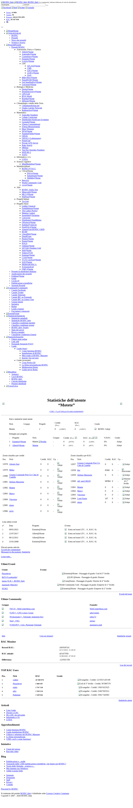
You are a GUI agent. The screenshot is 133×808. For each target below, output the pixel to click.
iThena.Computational (31, 124)
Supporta (10, 775)
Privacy (9, 782)
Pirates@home (28, 239)
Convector (26, 218)
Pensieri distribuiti (18, 384)
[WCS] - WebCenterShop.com (22, 609)
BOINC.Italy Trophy (20, 327)
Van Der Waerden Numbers (33, 150)
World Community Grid (31, 183)
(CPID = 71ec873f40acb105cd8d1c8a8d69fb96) (66, 412)
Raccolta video (12, 751)
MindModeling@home (31, 164)
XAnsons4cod (28, 267)
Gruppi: (9, 15)
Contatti (9, 784)
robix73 (93, 617)
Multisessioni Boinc (30, 367)
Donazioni (10, 777)
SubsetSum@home (35, 176)
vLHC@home (33, 73)
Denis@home (27, 89)
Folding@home (17, 276)
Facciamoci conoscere (20, 311)
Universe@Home (29, 84)
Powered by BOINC (9, 789)
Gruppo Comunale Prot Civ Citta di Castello (88, 464)
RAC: (8, 20)
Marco (12, 493)
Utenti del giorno (13, 749)
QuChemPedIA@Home (32, 82)
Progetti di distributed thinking (23, 271)
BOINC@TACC (29, 169)
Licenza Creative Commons (57, 793)
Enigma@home (28, 255)
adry (14, 691)
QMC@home (27, 269)
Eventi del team (125, 594)
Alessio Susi (14, 464)
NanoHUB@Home (30, 80)
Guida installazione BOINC (17, 732)
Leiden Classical (28, 206)
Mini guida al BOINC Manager (35, 355)
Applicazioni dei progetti (21, 274)
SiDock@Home (28, 101)
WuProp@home (28, 197)
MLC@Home (27, 194)
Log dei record (126, 665)
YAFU (24, 155)
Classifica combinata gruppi (22, 325)
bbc (78, 470)
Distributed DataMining (31, 220)
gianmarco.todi (96, 625)
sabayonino (94, 613)
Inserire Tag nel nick (30, 358)
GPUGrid (26, 94)
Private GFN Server (30, 143)
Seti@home (26, 250)
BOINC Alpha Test (30, 190)
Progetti (14, 38)
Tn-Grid (25, 201)
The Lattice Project (29, 211)
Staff (8, 780)
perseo (92, 621)
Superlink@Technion (30, 215)
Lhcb (29, 75)
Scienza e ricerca (18, 42)
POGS (24, 243)
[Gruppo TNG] (3, 621)
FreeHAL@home (29, 227)
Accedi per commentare (11, 550)
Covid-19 (15, 281)
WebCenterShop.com (98, 609)
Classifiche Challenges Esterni (23, 334)
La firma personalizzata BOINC (35, 365)
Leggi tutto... (6, 557)
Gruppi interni (17, 302)
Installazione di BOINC (31, 353)
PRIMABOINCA (29, 264)
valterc (15, 680)
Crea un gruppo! (46, 636)
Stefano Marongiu (16, 482)
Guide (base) (22, 348)
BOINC (14, 35)
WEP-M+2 (26, 152)
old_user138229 (84, 481)
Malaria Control (28, 213)
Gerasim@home (28, 122)
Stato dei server (17, 330)
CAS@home (27, 257)
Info (3, 636)
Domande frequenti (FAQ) (22, 344)
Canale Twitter (17, 292)
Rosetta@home (28, 98)
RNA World (27, 96)
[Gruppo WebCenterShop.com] (3, 609)
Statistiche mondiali (19, 318)
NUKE (5, 588)
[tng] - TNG (15, 621)
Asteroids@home (29, 54)
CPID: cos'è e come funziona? (18, 739)
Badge (14, 306)
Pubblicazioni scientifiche (21, 283)
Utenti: (8, 12)
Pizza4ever (6, 573)
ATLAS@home (33, 66)
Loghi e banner (17, 309)
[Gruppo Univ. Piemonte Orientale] (3, 625)
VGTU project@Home (31, 260)
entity (15, 687)
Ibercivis (25, 180)
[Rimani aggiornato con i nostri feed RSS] (29, 7)
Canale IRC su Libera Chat (22, 299)
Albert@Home (18, 445)
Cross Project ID (28, 362)
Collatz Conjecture (29, 117)
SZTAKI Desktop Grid (31, 248)
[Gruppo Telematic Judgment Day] (3, 617)
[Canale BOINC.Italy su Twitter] (21, 7)
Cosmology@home (30, 56)
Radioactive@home (30, 110)
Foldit (13, 278)
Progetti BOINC (18, 47)
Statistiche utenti (125, 700)
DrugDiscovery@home (31, 91)
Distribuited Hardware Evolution (35, 120)
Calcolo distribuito (18, 381)
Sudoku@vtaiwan (29, 225)
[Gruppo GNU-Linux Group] (3, 613)
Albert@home (28, 52)
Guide (13, 346)
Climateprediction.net (30, 105)
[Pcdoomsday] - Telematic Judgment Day (27, 617)
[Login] (47, 5)
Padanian (16, 695)
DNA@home (32, 173)
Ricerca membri (17, 332)
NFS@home (27, 131)
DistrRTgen (26, 236)
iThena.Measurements (31, 127)
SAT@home (27, 262)
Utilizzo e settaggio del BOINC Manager (23, 734)
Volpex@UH (27, 253)
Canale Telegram (18, 295)
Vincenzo (13, 499)
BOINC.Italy (16, 379)
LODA (25, 159)
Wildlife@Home (34, 178)
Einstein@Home (19, 442)
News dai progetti (18, 40)
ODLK (25, 136)
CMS (29, 68)
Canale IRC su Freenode (21, 297)
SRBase (25, 148)
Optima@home (28, 246)
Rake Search (27, 145)
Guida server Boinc (30, 369)
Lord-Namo (82, 498)
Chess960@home (29, 234)
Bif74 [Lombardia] (9, 577)
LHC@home (32, 70)
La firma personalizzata (15, 737)
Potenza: (9, 17)
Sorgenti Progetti (18, 285)
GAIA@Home (28, 61)
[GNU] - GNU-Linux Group (21, 613)
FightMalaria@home (30, 208)
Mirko (11, 470)
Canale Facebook (18, 290)
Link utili (15, 341)
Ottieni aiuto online (19, 339)
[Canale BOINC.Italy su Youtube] (14, 7)
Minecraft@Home (29, 192)
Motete (35, 445)
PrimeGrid (26, 141)
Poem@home (27, 241)
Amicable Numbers (30, 115)
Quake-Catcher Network (32, 108)
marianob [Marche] (10, 585)
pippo (11, 505)
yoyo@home (27, 185)
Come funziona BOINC (32, 351)
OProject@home (29, 222)
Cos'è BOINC (17, 377)
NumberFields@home (31, 134)
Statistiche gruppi (124, 636)
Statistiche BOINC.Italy (21, 320)
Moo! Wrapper (28, 129)
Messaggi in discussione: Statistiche (15, 552)
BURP (24, 232)
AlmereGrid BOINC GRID (33, 229)
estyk (11, 511)
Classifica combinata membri (23, 323)
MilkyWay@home (29, 77)
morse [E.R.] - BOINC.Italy (13, 581)
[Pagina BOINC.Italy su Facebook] (6, 7)
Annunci (15, 374)
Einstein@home (28, 59)
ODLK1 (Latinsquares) (31, 138)
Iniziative (15, 304)
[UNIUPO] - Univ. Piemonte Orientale (25, 625)
